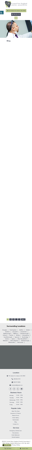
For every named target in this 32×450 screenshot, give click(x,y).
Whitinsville (11, 342)
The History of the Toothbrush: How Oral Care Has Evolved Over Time (16, 171)
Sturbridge (25, 337)
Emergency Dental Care (16, 430)
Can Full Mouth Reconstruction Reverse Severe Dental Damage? (16, 198)
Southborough (8, 337)
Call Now (8, 448)
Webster (5, 341)
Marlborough (7, 333)
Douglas (4, 330)
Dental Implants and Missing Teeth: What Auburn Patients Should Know (16, 253)
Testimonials (16, 420)
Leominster (23, 332)
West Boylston (14, 341)
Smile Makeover (16, 435)
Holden (28, 330)
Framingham (13, 330)
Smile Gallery (15, 417)
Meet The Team (16, 411)
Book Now (25, 448)
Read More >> (16, 124)
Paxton (11, 335)
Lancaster (15, 332)
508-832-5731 (16, 14)
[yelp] (17, 388)
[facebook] (10, 388)
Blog (16, 422)
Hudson (7, 332)
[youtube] (21, 388)
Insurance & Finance (15, 413)
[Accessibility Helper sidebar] (2, 12)
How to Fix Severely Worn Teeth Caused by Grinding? (16, 144)
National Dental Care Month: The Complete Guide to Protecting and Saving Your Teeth (16, 225)
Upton (13, 339)
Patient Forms (15, 415)
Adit (28, 443)
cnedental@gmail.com (16, 385)
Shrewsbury (25, 335)
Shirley (18, 335)
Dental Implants (15, 437)
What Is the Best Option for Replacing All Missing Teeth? (16, 116)
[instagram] (14, 388)
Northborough (24, 333)
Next (23, 319)
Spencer (17, 337)
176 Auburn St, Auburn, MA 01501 (17, 11)
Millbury (15, 333)
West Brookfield (22, 339)
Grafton (21, 330)
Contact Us (15, 424)
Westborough (25, 341)
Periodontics (16, 433)
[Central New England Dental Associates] (16, 4)
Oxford (5, 335)
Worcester (20, 342)
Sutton (7, 339)
